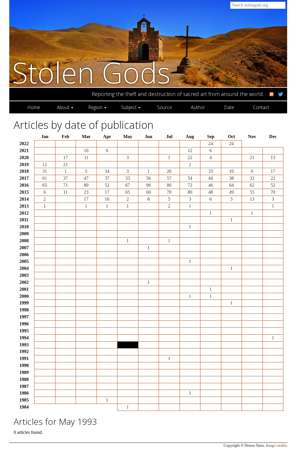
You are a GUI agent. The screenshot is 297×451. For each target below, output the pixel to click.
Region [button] (96, 107)
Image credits (276, 445)
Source (164, 107)
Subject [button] (129, 107)
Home (33, 107)
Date (229, 107)
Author (198, 107)
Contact (261, 107)
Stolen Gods (91, 72)
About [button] (63, 107)
